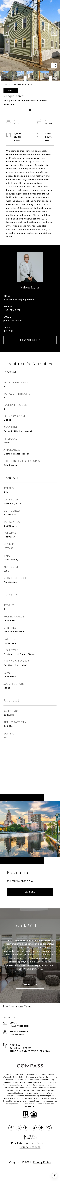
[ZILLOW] (34, 1127)
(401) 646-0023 (17, 1034)
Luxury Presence (30, 1146)
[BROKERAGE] (49, 1127)
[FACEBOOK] (11, 1127)
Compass (50, 1077)
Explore (30, 892)
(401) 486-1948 (12, 309)
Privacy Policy (42, 1162)
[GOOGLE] (41, 1127)
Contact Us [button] (30, 984)
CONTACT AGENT (30, 340)
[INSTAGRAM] (18, 1127)
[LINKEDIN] (26, 1127)
